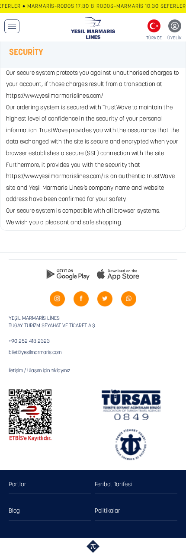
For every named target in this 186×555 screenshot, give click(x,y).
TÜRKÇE (154, 38)
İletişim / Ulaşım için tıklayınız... (41, 370)
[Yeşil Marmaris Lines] (93, 28)
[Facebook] (81, 298)
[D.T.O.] (131, 445)
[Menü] (11, 26)
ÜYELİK (174, 38)
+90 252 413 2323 (29, 341)
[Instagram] (57, 298)
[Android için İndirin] (68, 274)
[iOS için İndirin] (118, 274)
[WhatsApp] (128, 298)
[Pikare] (93, 546)
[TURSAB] (131, 404)
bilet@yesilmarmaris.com (35, 352)
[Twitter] (104, 298)
